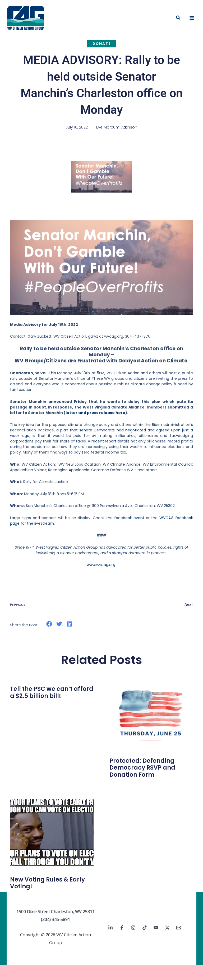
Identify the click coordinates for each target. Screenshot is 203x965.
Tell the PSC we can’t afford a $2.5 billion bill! (51, 692)
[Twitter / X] (167, 927)
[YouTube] (156, 927)
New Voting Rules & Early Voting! (47, 882)
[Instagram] (133, 927)
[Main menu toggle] (192, 18)
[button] (178, 17)
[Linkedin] (110, 927)
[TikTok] (144, 927)
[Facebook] (121, 927)
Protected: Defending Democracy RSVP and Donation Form (142, 768)
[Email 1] (178, 927)
